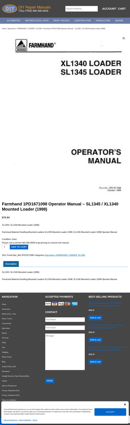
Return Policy (7, 357)
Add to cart (19, 247)
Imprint (34, 420)
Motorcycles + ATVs (36, 21)
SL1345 (39, 29)
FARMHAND (21, 29)
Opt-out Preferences (9, 386)
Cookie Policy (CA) (9, 367)
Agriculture (103, 21)
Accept (110, 412)
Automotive (13, 21)
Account (109, 8)
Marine (119, 21)
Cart (122, 8)
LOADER (31, 29)
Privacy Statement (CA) (10, 391)
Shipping (5, 352)
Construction (82, 21)
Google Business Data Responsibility (15, 376)
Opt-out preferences (11, 420)
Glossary (5, 338)
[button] (125, 404)
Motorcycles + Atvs (9, 314)
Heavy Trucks (61, 21)
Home (4, 29)
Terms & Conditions (9, 400)
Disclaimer (6, 371)
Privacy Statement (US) (10, 395)
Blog (3, 362)
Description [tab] (11, 264)
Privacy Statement (25, 420)
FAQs (4, 343)
